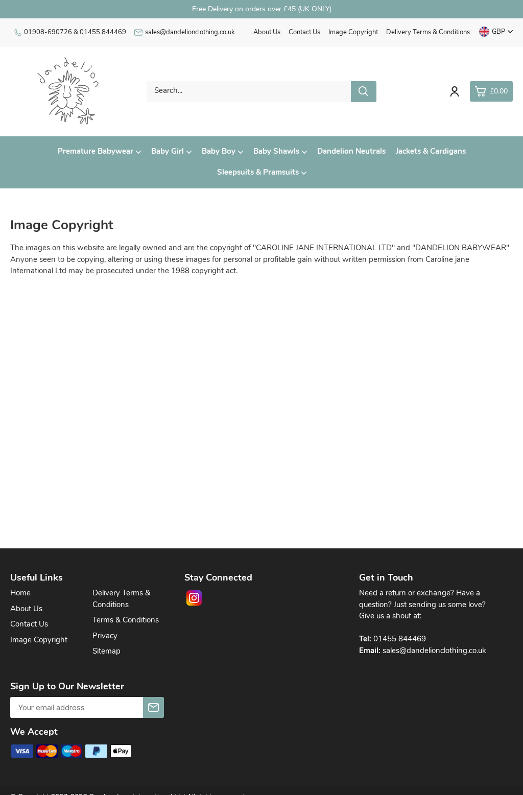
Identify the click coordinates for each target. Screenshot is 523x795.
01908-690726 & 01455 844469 (75, 32)
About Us (266, 32)
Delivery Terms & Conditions (428, 32)
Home (20, 593)
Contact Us (304, 32)
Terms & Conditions (125, 620)
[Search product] (363, 91)
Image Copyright (353, 32)
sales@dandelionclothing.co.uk (190, 32)
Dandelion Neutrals (351, 152)
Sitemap (106, 652)
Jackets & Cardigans (431, 152)
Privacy (104, 636)
